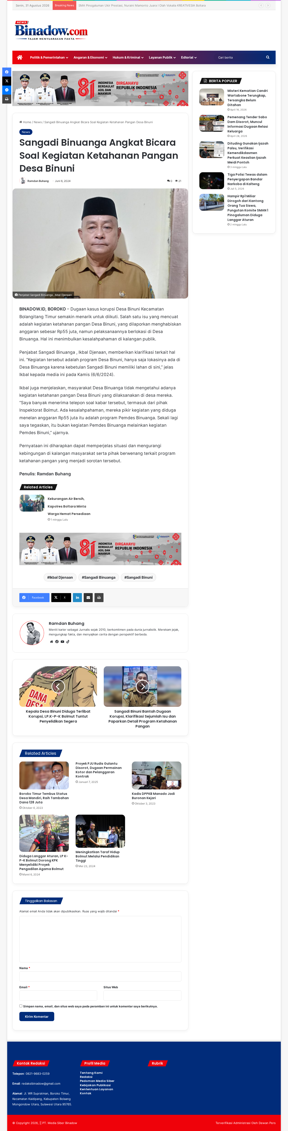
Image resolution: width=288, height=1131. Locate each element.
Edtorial (187, 57)
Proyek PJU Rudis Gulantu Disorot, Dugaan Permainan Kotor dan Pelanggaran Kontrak (99, 770)
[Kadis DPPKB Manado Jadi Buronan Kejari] (156, 775)
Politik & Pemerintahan (47, 57)
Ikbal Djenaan (61, 577)
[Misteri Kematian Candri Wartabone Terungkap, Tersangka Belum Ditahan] (211, 96)
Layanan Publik (160, 57)
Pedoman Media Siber (97, 1081)
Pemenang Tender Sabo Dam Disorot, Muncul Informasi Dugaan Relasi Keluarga (247, 124)
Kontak (85, 1093)
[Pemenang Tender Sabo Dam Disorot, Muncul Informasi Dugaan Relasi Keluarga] (211, 123)
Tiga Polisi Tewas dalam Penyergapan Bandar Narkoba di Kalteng (247, 179)
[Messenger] (6, 90)
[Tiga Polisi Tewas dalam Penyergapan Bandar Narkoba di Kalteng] (211, 180)
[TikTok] (67, 641)
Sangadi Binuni (140, 577)
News (38, 122)
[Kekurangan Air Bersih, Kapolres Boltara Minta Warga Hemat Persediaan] (32, 503)
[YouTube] (62, 641)
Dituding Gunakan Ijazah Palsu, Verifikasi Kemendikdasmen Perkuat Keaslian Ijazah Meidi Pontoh (247, 153)
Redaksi (86, 1077)
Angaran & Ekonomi (89, 57)
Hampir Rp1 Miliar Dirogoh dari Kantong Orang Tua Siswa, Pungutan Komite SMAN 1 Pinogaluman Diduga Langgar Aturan (247, 208)
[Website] (51, 641)
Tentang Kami (91, 1073)
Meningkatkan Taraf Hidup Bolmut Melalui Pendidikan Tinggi (98, 856)
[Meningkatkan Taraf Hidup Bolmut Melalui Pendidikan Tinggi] (100, 831)
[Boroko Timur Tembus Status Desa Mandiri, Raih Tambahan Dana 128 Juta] (44, 775)
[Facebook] (57, 641)
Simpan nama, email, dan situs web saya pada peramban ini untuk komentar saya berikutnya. (90, 1006)
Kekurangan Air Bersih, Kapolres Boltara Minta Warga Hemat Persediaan (69, 506)
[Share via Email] (88, 597)
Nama (24, 968)
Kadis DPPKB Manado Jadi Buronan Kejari (153, 795)
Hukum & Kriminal (126, 57)
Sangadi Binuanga (99, 577)
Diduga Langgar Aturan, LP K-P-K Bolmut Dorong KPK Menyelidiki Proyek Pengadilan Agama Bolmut (43, 862)
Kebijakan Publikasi (95, 1085)
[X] (6, 81)
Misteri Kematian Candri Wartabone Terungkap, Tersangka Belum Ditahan (247, 97)
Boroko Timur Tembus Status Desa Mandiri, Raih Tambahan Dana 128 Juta (44, 798)
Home (26, 122)
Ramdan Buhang (38, 181)
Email (24, 987)
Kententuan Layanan (96, 1089)
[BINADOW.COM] (52, 30)
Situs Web (111, 987)
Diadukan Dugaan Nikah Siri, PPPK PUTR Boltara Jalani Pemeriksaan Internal (131, 5)
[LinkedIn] (77, 597)
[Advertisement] (189, 25)
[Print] (99, 597)
